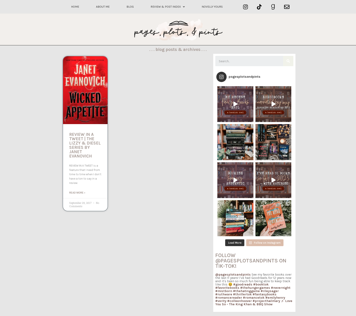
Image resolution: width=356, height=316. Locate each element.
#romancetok (254, 298)
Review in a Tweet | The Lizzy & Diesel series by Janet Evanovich (85, 145)
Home (75, 6)
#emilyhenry (275, 298)
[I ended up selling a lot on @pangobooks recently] (235, 104)
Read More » (77, 192)
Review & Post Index (166, 6)
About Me (103, 6)
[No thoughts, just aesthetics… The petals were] (235, 180)
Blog (130, 6)
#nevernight (280, 288)
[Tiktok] (259, 7)
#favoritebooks (227, 288)
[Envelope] (287, 7)
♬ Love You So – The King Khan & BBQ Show (253, 302)
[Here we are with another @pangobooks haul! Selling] (235, 218)
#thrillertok (242, 294)
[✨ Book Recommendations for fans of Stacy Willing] (273, 142)
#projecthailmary (266, 301)
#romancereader (228, 298)
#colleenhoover (239, 301)
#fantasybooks (264, 294)
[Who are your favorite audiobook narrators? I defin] (273, 104)
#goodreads (242, 284)
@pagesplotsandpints (233, 274)
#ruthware (223, 294)
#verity (220, 301)
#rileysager (270, 291)
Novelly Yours (212, 6)
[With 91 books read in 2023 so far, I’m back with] (273, 180)
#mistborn (223, 291)
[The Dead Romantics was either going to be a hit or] (273, 218)
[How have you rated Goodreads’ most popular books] (235, 142)
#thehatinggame (246, 291)
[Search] (288, 61)
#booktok (261, 284)
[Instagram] (245, 7)
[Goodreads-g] (273, 7)
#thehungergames (255, 288)
